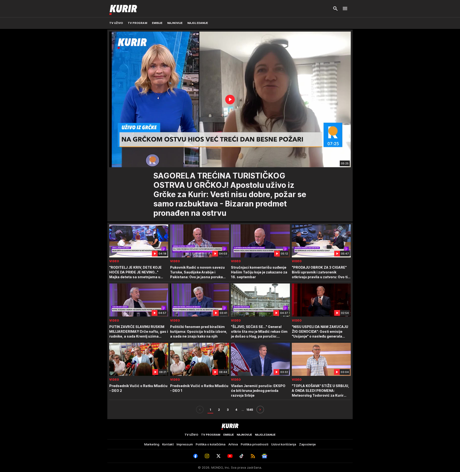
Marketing (151, 444)
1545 (249, 409)
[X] (218, 456)
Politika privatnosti (254, 444)
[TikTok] (241, 456)
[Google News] (264, 456)
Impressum (185, 444)
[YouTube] (230, 456)
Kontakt (168, 444)
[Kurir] (123, 8)
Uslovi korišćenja (283, 444)
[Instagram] (207, 456)
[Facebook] (195, 456)
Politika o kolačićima (210, 444)
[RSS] (253, 456)
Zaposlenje (307, 444)
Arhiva (233, 444)
